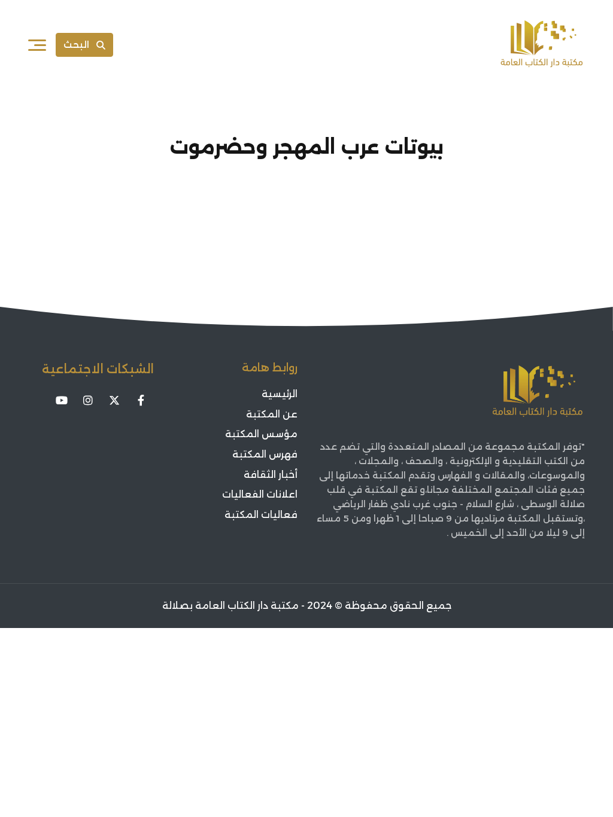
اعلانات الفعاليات (260, 494)
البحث (76, 44)
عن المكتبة (272, 414)
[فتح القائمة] (37, 45)
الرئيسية (280, 394)
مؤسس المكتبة (261, 434)
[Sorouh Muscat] (542, 45)
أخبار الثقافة (271, 474)
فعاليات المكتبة (261, 514)
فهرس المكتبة (265, 454)
